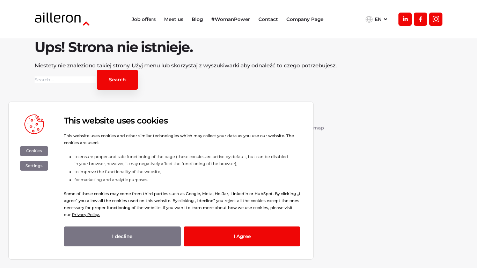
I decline (122, 236)
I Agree (242, 236)
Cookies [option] (34, 150)
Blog (197, 19)
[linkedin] (405, 19)
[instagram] (435, 19)
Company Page (304, 19)
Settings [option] (34, 165)
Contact (268, 19)
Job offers (144, 19)
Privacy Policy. (86, 214)
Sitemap (314, 128)
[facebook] (420, 19)
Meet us (173, 19)
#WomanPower (230, 19)
